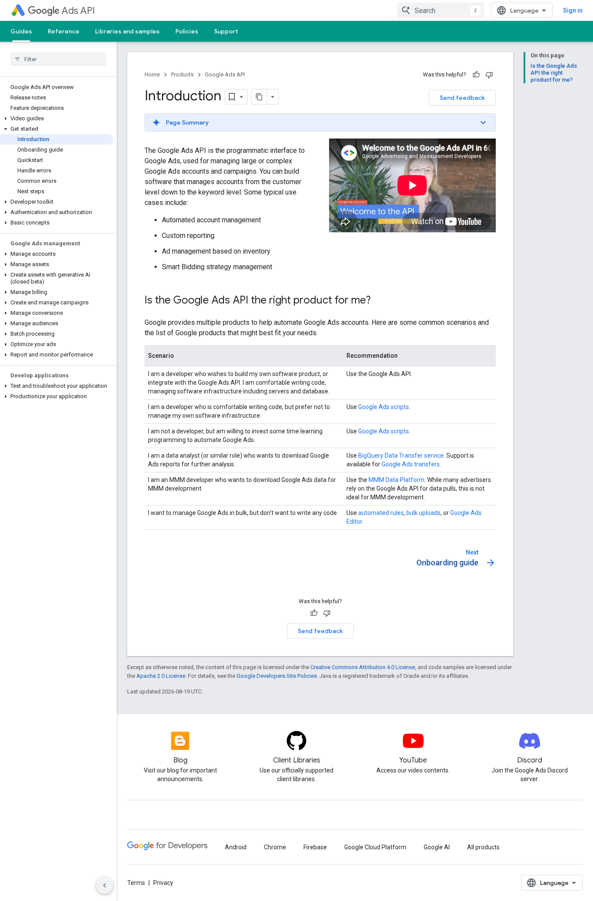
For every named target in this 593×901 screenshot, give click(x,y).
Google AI (437, 847)
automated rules (381, 512)
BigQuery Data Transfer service (401, 455)
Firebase (315, 847)
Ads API (78, 11)
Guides (21, 31)
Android (236, 847)
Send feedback (462, 98)
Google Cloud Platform (375, 847)
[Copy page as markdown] (259, 96)
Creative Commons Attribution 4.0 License (362, 667)
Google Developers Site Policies (277, 676)
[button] (56, 118)
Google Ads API (225, 74)
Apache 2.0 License (160, 676)
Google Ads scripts (383, 406)
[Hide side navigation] (104, 885)
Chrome (275, 847)
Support (226, 31)
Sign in (573, 10)
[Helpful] (476, 74)
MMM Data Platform (397, 479)
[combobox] (440, 10)
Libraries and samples (127, 31)
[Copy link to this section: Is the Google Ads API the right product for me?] (379, 301)
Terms (136, 882)
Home (152, 74)
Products (182, 74)
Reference (63, 31)
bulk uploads (423, 512)
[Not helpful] (489, 74)
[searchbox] (58, 59)
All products (483, 847)
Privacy (163, 882)
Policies (186, 31)
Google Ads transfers (411, 464)
